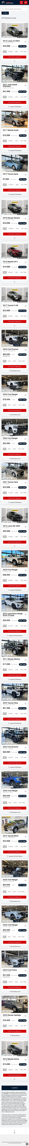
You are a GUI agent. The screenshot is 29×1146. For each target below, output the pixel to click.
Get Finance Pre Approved (14, 57)
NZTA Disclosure (16, 1143)
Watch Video (23, 37)
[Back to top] (27, 1144)
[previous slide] (3, 30)
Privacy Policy (19, 1142)
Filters (6, 13)
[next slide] (27, 30)
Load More (14, 1088)
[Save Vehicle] (25, 42)
